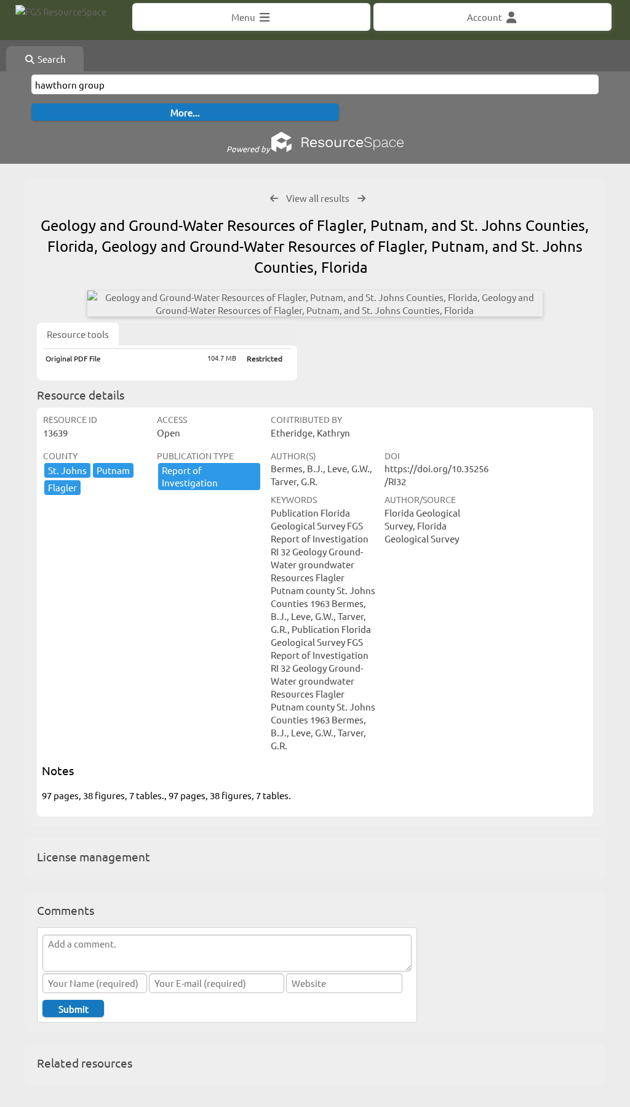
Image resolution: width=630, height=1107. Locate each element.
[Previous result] (274, 198)
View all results (317, 198)
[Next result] (361, 198)
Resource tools (78, 334)
